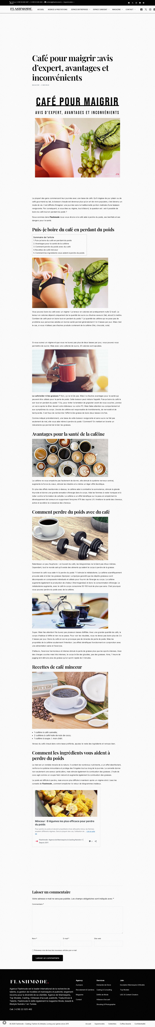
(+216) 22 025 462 (36, 2)
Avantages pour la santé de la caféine (52, 243)
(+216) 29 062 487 (22, 2)
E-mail (66, 938)
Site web (97, 938)
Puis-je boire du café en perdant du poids (53, 240)
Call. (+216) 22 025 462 (21, 1009)
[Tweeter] (132, 3)
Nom (34, 938)
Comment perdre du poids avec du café (53, 247)
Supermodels (68, 2)
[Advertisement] (77, 30)
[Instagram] (136, 3)
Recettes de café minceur (46, 250)
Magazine (35, 85)
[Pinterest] (143, 3)
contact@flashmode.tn (54, 2)
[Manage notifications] (4, 1022)
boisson (116, 205)
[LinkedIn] (140, 3)
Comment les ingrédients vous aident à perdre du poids (59, 253)
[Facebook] (129, 3)
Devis (12, 3)
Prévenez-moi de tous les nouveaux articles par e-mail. (55, 950)
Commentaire (38, 904)
